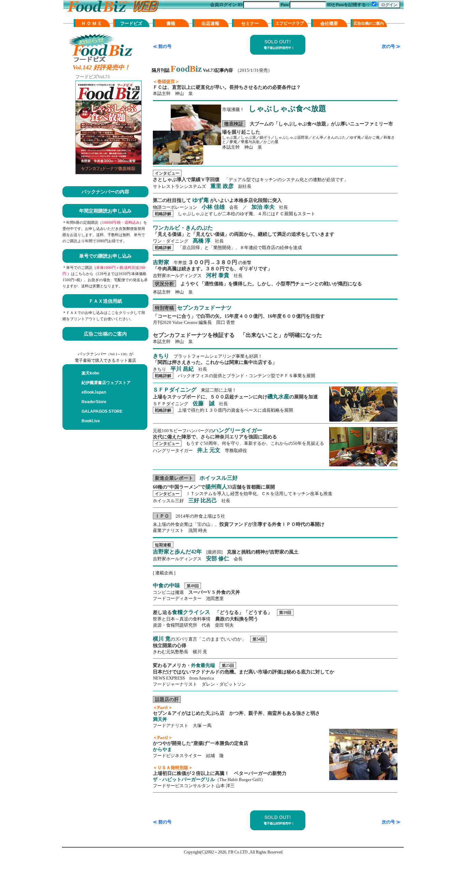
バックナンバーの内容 (105, 191)
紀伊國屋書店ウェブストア (106, 382)
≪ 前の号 (162, 46)
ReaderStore (94, 401)
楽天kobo (90, 373)
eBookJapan (94, 392)
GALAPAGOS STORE (102, 411)
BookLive (91, 421)
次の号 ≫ (391, 46)
